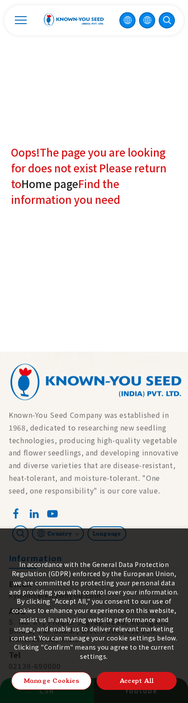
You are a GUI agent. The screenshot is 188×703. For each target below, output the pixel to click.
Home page (49, 183)
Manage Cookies (52, 680)
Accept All (136, 680)
